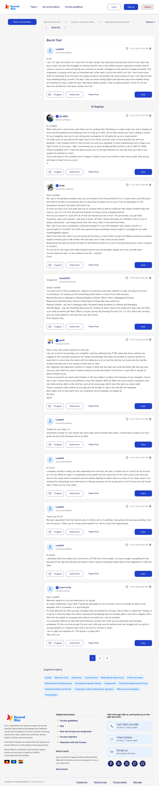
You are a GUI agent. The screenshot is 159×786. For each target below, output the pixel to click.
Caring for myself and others (82, 22)
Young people (51, 695)
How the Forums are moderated (75, 731)
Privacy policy (120, 782)
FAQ (62, 726)
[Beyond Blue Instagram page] (127, 768)
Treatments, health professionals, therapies (94, 689)
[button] (49, 94)
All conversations (51, 7)
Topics (33, 7)
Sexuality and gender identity (88, 683)
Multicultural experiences (112, 678)
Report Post (94, 94)
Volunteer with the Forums (73, 742)
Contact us (82, 782)
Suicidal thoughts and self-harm (133, 683)
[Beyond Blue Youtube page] (119, 768)
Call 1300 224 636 (127, 724)
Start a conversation (22, 22)
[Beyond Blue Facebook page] (111, 768)
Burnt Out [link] (56, 27)
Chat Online (124, 737)
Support (147, 7)
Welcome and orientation (128, 689)
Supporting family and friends (58, 689)
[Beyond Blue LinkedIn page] (143, 768)
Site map (137, 782)
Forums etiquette (68, 737)
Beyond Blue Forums (15, 6)
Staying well (110, 683)
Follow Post (75, 95)
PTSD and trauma (135, 678)
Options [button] (149, 22)
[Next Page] (107, 658)
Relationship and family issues (117, 22)
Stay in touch (62, 769)
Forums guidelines (74, 7)
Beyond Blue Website (15, 718)
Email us (122, 750)
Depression (77, 678)
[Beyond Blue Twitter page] (135, 768)
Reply (143, 95)
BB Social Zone (61, 678)
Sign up (131, 7)
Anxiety (48, 678)
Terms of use (100, 782)
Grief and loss (91, 678)
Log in (114, 7)
